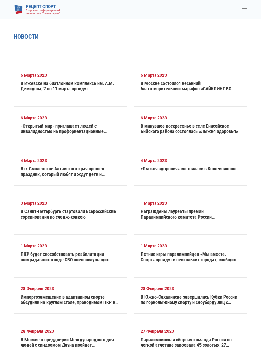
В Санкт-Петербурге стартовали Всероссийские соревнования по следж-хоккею (68, 214)
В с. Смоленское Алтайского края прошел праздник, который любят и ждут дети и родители (62, 171)
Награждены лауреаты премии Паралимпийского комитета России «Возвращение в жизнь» (176, 214)
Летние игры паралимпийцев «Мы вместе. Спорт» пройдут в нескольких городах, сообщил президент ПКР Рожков (188, 256)
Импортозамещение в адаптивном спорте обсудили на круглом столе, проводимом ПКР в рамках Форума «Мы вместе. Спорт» (68, 299)
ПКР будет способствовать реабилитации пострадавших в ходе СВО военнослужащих (65, 256)
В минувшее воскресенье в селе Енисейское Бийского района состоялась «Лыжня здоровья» (189, 128)
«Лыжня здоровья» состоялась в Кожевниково (188, 168)
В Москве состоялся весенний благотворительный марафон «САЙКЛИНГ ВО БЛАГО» (186, 86)
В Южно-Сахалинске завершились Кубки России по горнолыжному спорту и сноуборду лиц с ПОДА (189, 299)
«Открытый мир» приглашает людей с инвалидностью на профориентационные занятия (62, 128)
